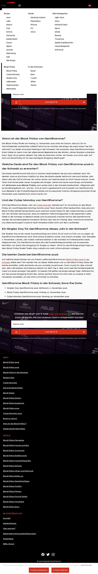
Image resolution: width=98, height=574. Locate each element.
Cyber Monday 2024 (12, 413)
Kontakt (6, 518)
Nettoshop (11, 53)
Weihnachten (12, 85)
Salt (8, 57)
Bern (33, 74)
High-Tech (59, 17)
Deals (31, 13)
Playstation (36, 21)
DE (5, 5)
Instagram (53, 554)
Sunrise (9, 50)
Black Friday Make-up (13, 476)
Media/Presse (9, 523)
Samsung (10, 35)
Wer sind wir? (9, 528)
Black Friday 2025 (11, 367)
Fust (8, 28)
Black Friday (11, 71)
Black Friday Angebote (13, 403)
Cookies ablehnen (60, 570)
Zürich (33, 85)
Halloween (11, 81)
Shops (7, 13)
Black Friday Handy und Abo (16, 445)
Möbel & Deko (61, 25)
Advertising (8, 539)
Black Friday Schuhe (12, 466)
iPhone (34, 25)
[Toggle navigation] (19, 6)
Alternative (11, 89)
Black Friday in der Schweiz (15, 372)
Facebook (43, 554)
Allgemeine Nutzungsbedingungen (19, 534)
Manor (9, 25)
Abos (57, 21)
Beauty (58, 35)
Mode (57, 32)
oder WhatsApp (58, 313)
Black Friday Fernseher (13, 440)
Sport (57, 28)
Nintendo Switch (38, 17)
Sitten (33, 81)
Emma (9, 32)
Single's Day (11, 78)
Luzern (34, 78)
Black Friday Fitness (12, 491)
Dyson (9, 42)
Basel (33, 71)
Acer (8, 17)
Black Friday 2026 (11, 362)
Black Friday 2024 (11, 408)
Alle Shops (10, 60)
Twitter (48, 554)
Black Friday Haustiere (13, 502)
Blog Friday (9, 67)
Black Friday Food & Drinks (15, 496)
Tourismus (59, 39)
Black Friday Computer (13, 450)
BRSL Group (8, 544)
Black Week (8, 393)
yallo (8, 21)
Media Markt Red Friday (14, 429)
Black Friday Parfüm (12, 486)
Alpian (9, 46)
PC (32, 28)
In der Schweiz (35, 67)
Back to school (10, 418)
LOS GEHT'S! (51, 102)
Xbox (33, 32)
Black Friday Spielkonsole (15, 456)
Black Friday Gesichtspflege (16, 481)
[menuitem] (14, 17)
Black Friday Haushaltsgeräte (17, 461)
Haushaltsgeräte (62, 46)
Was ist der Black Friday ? (15, 424)
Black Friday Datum (12, 398)
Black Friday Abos (11, 507)
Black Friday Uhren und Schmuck (18, 471)
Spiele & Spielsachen (63, 42)
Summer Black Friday (13, 388)
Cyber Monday (13, 74)
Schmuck (59, 50)
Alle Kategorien (60, 13)
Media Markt (11, 39)
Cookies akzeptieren (39, 570)
